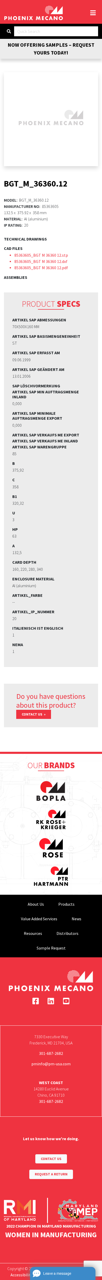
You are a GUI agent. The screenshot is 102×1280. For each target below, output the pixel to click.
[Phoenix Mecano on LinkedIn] (51, 1001)
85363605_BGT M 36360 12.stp (41, 255)
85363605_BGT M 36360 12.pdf (41, 267)
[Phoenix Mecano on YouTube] (66, 1001)
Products (66, 904)
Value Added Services (39, 918)
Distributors (67, 933)
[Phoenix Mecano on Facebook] (35, 1001)
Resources (33, 933)
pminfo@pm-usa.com (51, 1063)
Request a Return (51, 1174)
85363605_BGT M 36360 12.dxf (40, 261)
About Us (36, 904)
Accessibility (21, 1274)
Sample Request (51, 948)
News (76, 918)
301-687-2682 (51, 1053)
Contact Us (32, 714)
